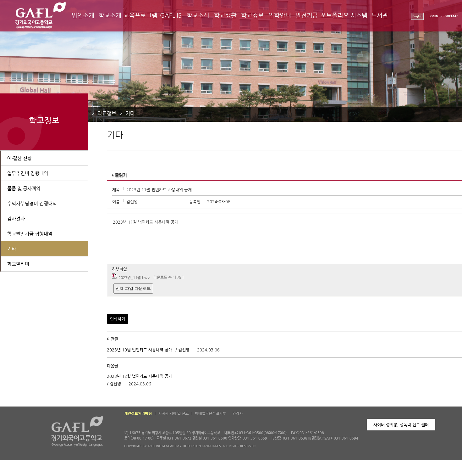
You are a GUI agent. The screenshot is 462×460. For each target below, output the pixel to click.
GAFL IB (171, 15)
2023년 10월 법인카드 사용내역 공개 (139, 349)
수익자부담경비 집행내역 (32, 203)
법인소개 (83, 15)
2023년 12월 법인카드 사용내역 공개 (139, 376)
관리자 (237, 413)
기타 (130, 113)
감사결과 (16, 218)
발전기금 (306, 15)
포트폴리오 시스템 (344, 15)
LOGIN (433, 16)
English (417, 16)
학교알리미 (18, 263)
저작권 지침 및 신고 (173, 413)
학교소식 (198, 15)
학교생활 (225, 15)
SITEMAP (451, 16)
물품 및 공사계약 (24, 188)
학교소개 (110, 15)
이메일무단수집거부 (210, 413)
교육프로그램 (140, 15)
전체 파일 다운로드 (133, 288)
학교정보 (252, 15)
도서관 (379, 15)
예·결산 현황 (19, 158)
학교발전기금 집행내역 (29, 233)
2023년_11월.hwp (134, 277)
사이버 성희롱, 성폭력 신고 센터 (401, 424)
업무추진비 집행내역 (27, 173)
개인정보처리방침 (138, 413)
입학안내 (279, 15)
